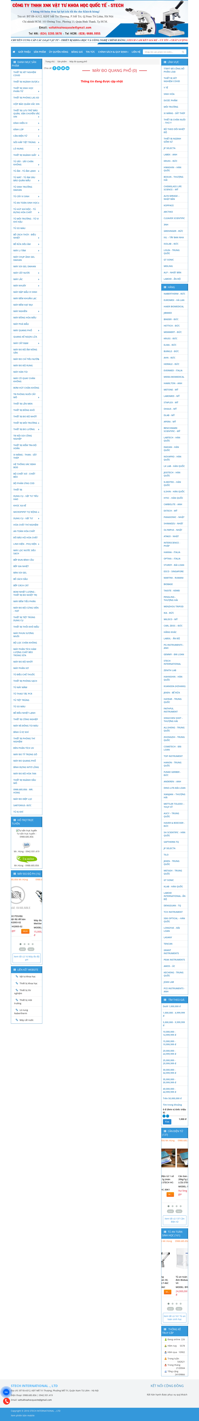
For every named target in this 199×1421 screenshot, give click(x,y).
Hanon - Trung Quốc (172, 764)
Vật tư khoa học (28, 976)
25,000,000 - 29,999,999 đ (169, 1062)
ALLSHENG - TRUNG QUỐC (174, 729)
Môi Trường (171, 106)
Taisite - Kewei (172, 590)
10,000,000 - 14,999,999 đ (169, 1033)
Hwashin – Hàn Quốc (172, 169)
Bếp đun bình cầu (23, 559)
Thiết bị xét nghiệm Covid (24, 74)
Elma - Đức (170, 344)
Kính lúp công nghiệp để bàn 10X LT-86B (173, 1280)
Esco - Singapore (174, 571)
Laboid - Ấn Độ (172, 278)
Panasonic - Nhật (174, 517)
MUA (36, 932)
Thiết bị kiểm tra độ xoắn (25, 447)
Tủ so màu (19, 228)
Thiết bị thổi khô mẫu (26, 626)
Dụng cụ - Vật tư (23, 518)
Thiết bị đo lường (24, 429)
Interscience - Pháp (172, 544)
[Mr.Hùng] (26, 858)
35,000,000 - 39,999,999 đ (169, 1081)
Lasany (168, 937)
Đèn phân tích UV (23, 747)
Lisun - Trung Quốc (172, 252)
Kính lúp (18, 129)
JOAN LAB (169, 981)
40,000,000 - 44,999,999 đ (169, 1090)
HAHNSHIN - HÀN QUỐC (173, 678)
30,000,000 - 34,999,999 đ (169, 1071)
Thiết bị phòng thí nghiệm (24, 740)
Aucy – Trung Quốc (171, 815)
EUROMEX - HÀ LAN (174, 300)
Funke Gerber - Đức (172, 773)
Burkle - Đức (171, 351)
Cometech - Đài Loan (172, 748)
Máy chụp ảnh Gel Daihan (24, 258)
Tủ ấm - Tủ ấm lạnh (24, 170)
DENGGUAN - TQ (172, 905)
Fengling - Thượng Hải (171, 598)
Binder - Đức (171, 319)
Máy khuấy (19, 285)
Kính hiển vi (20, 123)
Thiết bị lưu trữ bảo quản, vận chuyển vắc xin (26, 113)
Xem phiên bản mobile (23, 1415)
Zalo (6, 1392)
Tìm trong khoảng (172, 1104)
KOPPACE (169, 205)
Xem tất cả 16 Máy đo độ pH (26, 958)
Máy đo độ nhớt (23, 661)
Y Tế (166, 87)
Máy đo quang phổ (24, 760)
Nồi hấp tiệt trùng (24, 142)
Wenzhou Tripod (173, 606)
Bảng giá (77, 51)
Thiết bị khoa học (28, 983)
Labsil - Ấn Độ (172, 638)
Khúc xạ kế (19, 505)
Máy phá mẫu (21, 323)
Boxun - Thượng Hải (173, 178)
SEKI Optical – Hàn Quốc (174, 920)
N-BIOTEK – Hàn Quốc (172, 483)
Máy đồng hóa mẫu (24, 317)
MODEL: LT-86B (172, 1287)
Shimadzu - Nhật (173, 523)
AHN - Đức (169, 357)
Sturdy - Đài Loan (174, 564)
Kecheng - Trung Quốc (173, 974)
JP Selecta (169, 148)
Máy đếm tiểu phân (24, 601)
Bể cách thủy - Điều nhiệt (24, 236)
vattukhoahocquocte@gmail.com (35, 1399)
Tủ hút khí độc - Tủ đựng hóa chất (24, 211)
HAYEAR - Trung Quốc (173, 700)
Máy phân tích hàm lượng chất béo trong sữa (24, 652)
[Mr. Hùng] (27, 844)
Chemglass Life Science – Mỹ (173, 188)
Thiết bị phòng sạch (25, 680)
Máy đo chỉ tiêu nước (26, 359)
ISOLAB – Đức (171, 243)
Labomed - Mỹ (172, 396)
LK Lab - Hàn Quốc (174, 466)
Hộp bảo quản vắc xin (26, 103)
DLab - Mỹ (169, 415)
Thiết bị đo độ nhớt (25, 416)
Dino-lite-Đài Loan (174, 787)
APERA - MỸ (170, 421)
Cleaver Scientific (174, 218)
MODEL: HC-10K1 (173, 1189)
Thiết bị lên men (22, 403)
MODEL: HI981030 (22, 927)
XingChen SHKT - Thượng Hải (173, 720)
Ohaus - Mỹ (170, 408)
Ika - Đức (169, 612)
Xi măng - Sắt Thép (174, 113)
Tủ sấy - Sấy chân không (23, 163)
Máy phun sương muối (23, 635)
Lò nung (18, 148)
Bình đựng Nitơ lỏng (26, 767)
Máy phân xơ (21, 668)
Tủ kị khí (18, 811)
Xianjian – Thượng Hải (174, 796)
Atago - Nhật (171, 536)
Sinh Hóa (169, 94)
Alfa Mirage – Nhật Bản (171, 197)
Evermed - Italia (173, 370)
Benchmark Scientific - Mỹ (172, 430)
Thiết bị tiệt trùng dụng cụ (24, 619)
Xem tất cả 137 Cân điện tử (175, 1220)
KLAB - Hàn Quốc (173, 886)
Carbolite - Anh (173, 504)
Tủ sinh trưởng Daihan (22, 188)
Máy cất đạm (20, 343)
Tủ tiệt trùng (21, 700)
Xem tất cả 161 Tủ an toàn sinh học (174, 1318)
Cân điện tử (20, 135)
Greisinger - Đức (173, 230)
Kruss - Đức (170, 160)
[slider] (164, 1116)
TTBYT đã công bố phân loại (174, 70)
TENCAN (168, 943)
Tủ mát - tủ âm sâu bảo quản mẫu (24, 179)
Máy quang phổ (22, 330)
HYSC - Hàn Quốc (173, 497)
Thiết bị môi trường (25, 422)
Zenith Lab (170, 670)
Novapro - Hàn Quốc (172, 458)
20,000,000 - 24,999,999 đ (169, 1052)
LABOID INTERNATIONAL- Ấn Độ (174, 896)
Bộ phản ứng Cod (23, 483)
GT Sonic (169, 259)
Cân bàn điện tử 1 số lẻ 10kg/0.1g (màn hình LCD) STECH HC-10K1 (175, 1181)
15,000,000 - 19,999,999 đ (169, 1043)
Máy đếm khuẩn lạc (25, 298)
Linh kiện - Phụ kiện (25, 543)
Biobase (168, 584)
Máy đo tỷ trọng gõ (25, 754)
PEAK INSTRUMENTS (174, 959)
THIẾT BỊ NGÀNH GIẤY (24, 155)
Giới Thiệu (24, 51)
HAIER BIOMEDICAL (174, 306)
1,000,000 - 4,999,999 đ (174, 1014)
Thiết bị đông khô (24, 410)
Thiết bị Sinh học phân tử (23, 90)
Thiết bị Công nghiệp (25, 719)
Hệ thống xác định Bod (24, 466)
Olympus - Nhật (173, 529)
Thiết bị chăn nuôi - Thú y (174, 121)
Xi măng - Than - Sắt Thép (25, 456)
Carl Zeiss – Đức (173, 625)
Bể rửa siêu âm (22, 244)
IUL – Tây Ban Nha (174, 237)
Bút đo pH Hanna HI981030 (22, 922)
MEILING (168, 266)
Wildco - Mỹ (171, 619)
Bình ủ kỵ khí (21, 732)
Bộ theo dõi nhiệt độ (174, 131)
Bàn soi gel (20, 572)
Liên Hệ (136, 51)
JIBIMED (168, 312)
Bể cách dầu (20, 579)
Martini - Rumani (173, 577)
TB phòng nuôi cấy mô (24, 396)
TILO (166, 854)
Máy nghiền (20, 311)
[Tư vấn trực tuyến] (26, 830)
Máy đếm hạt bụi (23, 304)
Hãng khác (170, 632)
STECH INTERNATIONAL (172, 662)
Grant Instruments (171, 952)
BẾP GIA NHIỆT (21, 566)
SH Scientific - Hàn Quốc (174, 834)
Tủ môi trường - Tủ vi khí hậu (26, 220)
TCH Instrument (173, 911)
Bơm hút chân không (26, 387)
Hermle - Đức (171, 364)
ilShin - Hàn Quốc (174, 491)
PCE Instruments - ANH (174, 990)
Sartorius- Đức (22, 805)
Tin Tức (90, 51)
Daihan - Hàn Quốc (171, 449)
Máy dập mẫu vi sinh (25, 291)
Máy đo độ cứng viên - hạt (26, 609)
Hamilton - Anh (173, 383)
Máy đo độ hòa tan (24, 773)
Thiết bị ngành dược (25, 81)
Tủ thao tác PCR (22, 693)
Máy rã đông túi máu (25, 725)
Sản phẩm (40, 51)
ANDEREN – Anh (172, 781)
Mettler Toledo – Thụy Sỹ (174, 805)
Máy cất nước (21, 272)
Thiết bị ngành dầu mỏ (24, 781)
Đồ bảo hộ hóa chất (25, 537)
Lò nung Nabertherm (21, 1012)
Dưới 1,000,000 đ (172, 1006)
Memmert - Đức (173, 332)
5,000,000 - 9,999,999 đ (174, 1024)
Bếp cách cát (21, 585)
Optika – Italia (172, 558)
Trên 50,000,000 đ (172, 1098)
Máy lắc (18, 279)
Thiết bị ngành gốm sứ (172, 140)
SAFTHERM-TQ (171, 841)
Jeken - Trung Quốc (171, 863)
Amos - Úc (169, 966)
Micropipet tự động (25, 511)
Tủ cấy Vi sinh (21, 196)
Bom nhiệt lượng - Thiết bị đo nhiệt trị (25, 593)
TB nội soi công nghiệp (22, 437)
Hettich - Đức (172, 325)
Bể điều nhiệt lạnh (24, 712)
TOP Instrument (173, 756)
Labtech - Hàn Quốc (172, 439)
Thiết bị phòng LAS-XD (26, 97)
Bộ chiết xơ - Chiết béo (24, 475)
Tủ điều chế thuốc (24, 674)
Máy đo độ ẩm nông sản (25, 351)
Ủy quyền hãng (58, 51)
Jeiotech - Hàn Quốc (172, 474)
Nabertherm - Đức (174, 293)
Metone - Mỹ (171, 389)
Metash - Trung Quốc (173, 872)
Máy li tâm (19, 250)
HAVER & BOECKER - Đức (174, 824)
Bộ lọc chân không (25, 642)
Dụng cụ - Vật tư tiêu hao (25, 498)
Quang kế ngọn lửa (25, 336)
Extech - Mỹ (170, 510)
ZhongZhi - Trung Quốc (174, 739)
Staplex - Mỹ (171, 402)
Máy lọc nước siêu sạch (24, 552)
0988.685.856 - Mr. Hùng (23, 791)
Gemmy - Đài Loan (174, 654)
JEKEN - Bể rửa (172, 692)
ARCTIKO (168, 211)
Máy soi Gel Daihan (24, 266)
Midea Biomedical (174, 376)
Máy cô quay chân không (24, 380)
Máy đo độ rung (23, 365)
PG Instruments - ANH (174, 646)
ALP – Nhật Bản (172, 272)
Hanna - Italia (172, 552)
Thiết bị (17, 489)
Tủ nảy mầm (20, 687)
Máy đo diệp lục (22, 798)
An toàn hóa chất (24, 531)
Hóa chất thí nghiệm (25, 524)
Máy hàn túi (20, 371)
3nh (166, 224)
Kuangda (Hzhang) (174, 686)
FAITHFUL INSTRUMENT (171, 710)
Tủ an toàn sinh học (25, 202)
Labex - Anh (170, 154)
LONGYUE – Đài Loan (172, 929)
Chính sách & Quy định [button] (112, 51)
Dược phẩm (170, 100)
